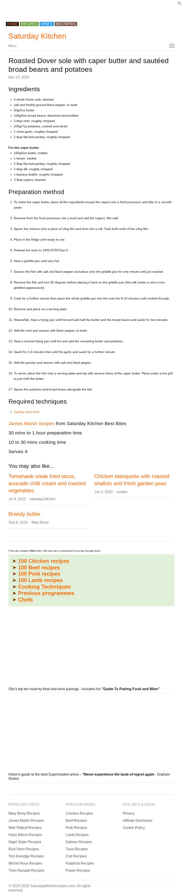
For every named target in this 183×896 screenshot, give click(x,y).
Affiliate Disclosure (137, 820)
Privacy (129, 813)
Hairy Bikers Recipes (25, 835)
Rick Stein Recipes (23, 849)
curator (121, 492)
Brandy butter (24, 514)
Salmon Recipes (79, 842)
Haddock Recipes (80, 863)
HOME (12, 24)
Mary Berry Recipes (24, 813)
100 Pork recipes (39, 574)
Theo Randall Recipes (26, 870)
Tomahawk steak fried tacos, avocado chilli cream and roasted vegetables (47, 483)
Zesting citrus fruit (26, 412)
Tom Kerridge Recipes (26, 856)
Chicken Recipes (79, 813)
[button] (179, 4)
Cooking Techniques (44, 587)
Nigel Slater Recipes (24, 842)
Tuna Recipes (77, 849)
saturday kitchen (43, 499)
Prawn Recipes (78, 870)
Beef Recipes (76, 820)
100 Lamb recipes (40, 580)
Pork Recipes (76, 828)
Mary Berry (40, 522)
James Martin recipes (31, 423)
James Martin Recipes (26, 820)
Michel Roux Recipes (25, 863)
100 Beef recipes (39, 567)
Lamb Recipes (77, 835)
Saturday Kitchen (37, 36)
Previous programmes (46, 593)
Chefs (25, 600)
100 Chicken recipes (43, 561)
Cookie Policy (134, 828)
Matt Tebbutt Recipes (25, 828)
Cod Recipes (76, 856)
